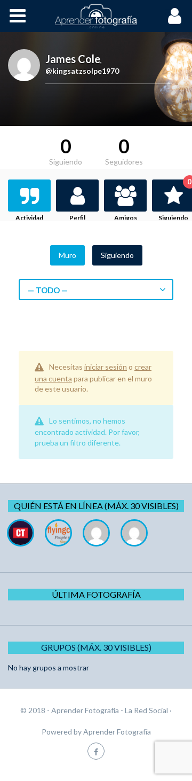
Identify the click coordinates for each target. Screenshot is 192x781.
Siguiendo (117, 255)
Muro (67, 255)
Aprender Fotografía (117, 731)
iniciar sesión (105, 366)
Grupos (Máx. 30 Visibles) (96, 647)
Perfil (77, 218)
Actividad (29, 218)
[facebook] (96, 750)
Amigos (125, 218)
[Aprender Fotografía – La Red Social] (96, 16)
